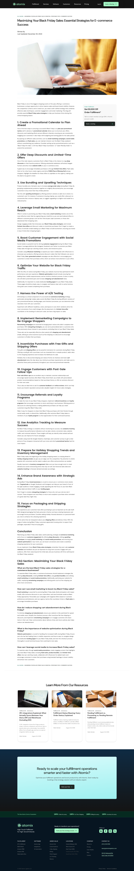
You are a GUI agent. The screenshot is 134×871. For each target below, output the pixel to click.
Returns (52, 859)
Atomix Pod (53, 844)
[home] (18, 4)
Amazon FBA (20, 851)
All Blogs (20, 16)
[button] (36, 4)
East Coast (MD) (70, 849)
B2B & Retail (20, 846)
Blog (88, 852)
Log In (99, 4)
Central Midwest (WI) (71, 844)
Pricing (86, 4)
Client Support (53, 854)
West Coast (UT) (70, 846)
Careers (89, 855)
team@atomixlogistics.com (109, 848)
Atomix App (37, 844)
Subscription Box (21, 854)
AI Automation (38, 849)
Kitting (51, 851)
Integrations (37, 846)
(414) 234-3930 (106, 844)
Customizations (54, 846)
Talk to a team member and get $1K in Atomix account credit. (98, 118)
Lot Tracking (53, 856)
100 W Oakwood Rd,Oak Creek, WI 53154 (107, 854)
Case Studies (90, 849)
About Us (89, 844)
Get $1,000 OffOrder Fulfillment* (92, 111)
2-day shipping (53, 849)
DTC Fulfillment (21, 844)
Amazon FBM (20, 849)
